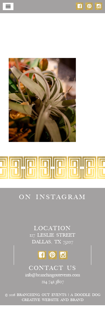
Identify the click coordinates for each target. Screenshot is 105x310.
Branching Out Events (41, 295)
